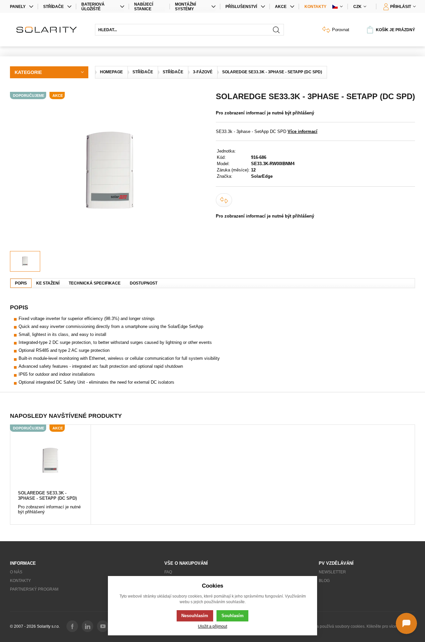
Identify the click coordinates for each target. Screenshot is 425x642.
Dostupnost (143, 283)
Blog (324, 580)
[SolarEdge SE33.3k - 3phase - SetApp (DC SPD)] (50, 460)
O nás (16, 572)
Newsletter (332, 572)
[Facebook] (72, 626)
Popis (21, 283)
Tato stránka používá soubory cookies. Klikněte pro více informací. (356, 626)
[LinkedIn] (87, 626)
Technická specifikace (95, 283)
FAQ (168, 572)
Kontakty (315, 6)
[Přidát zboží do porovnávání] (224, 200)
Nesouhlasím (194, 615)
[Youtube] (103, 626)
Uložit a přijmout (212, 626)
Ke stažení (47, 283)
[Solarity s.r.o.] (49, 29)
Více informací (302, 131)
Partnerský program (34, 589)
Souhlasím (232, 615)
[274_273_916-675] (109, 171)
